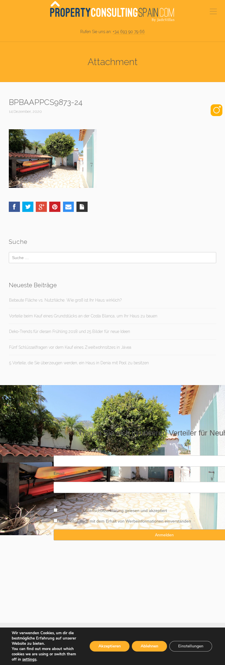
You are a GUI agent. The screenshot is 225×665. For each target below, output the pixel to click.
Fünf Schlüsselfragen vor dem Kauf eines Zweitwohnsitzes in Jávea (70, 347)
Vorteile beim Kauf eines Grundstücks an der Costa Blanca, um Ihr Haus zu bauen (83, 316)
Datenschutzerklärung (103, 510)
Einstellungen (190, 646)
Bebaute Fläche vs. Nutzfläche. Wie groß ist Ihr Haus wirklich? (65, 300)
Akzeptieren (109, 646)
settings (29, 659)
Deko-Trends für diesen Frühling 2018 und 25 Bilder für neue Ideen (69, 331)
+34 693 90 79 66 (129, 31)
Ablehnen (149, 646)
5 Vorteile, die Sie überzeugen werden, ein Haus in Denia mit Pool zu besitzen (79, 362)
